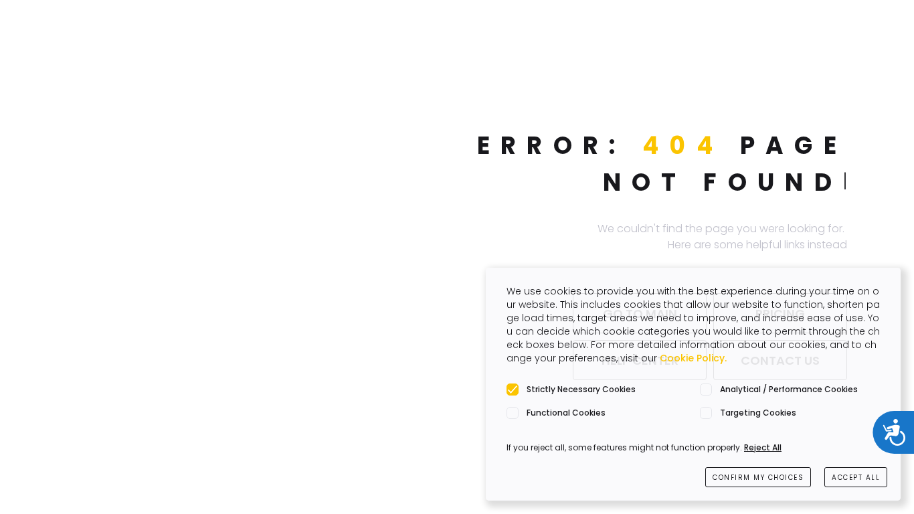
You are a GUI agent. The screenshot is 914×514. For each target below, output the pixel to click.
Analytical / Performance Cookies (789, 389)
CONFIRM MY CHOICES (758, 478)
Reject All (763, 447)
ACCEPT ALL (856, 478)
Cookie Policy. (693, 358)
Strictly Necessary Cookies (581, 389)
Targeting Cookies (758, 412)
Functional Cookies (566, 412)
